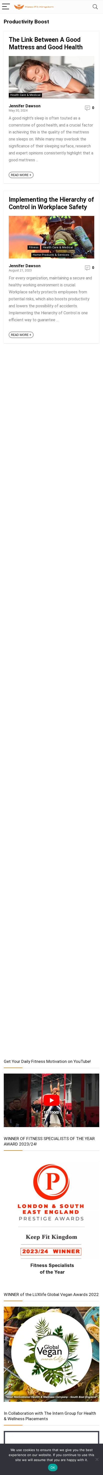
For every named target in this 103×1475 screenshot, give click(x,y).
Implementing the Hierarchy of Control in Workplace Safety (51, 203)
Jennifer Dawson (24, 106)
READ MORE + (21, 175)
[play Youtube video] (51, 1100)
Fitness (33, 247)
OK (52, 1468)
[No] (96, 1459)
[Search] (95, 6)
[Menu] (6, 6)
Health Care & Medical (25, 95)
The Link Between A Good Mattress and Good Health (46, 43)
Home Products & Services (51, 255)
